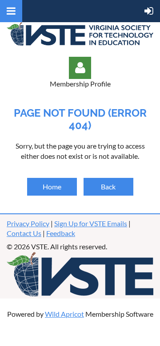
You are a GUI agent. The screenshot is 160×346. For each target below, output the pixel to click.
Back (108, 186)
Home (52, 186)
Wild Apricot (64, 314)
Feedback (60, 233)
